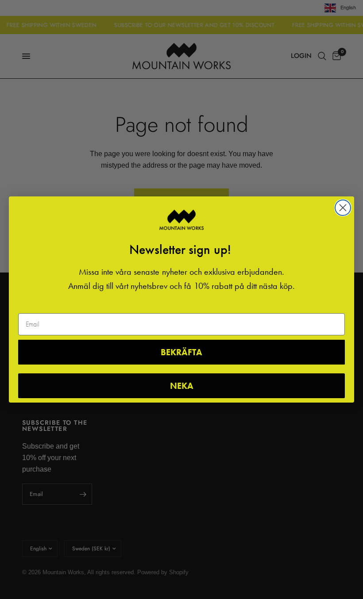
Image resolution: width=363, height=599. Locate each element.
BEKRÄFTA (181, 352)
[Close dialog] (343, 207)
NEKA (181, 386)
